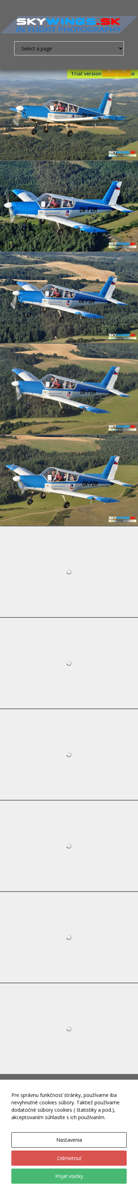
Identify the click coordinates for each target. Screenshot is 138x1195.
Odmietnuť (69, 1158)
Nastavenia (69, 1139)
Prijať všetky (69, 1176)
